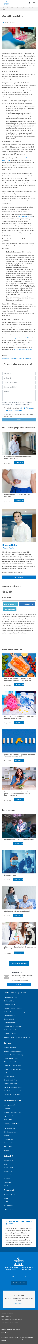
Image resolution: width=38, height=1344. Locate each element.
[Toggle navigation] (34, 3)
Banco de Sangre (9, 1076)
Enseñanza (7, 1164)
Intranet (6, 1198)
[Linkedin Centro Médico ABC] (13, 1276)
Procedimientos (8, 1143)
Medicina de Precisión (10, 1083)
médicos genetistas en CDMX (19, 338)
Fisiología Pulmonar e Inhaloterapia (14, 1055)
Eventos (6, 1135)
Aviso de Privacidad (26, 408)
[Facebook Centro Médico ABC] (16, 1276)
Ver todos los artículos (19, 963)
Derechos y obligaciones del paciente (10, 1329)
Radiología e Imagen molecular (13, 1091)
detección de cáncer (25, 216)
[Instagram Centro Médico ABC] (19, 1276)
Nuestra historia (8, 1175)
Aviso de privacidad (6, 1316)
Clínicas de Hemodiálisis (11, 1062)
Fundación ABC (8, 1209)
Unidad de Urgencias (10, 1033)
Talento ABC (7, 1186)
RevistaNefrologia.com (10, 358)
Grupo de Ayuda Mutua (10, 1080)
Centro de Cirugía (9, 1019)
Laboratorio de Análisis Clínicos (13, 1087)
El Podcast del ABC (9, 1128)
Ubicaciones (7, 1108)
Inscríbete (19, 984)
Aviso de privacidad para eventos (9, 1322)
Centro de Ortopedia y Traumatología (15, 1012)
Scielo (29, 358)
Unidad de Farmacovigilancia (12, 1112)
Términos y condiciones (7, 1313)
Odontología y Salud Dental (12, 1094)
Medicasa (7, 1073)
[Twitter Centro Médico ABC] (22, 1276)
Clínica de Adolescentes (11, 1058)
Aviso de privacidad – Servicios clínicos (11, 1319)
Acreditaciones (8, 1160)
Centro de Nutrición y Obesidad (13, 1008)
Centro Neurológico (10, 1023)
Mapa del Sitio (5, 1332)
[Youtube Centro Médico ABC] (25, 1276)
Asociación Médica (9, 1195)
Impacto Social (8, 1116)
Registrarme (18, 1303)
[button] (29, 3)
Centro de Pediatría (9, 1015)
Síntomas (6, 1150)
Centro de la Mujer (9, 1004)
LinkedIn (20, 577)
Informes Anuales (9, 1168)
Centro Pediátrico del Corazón (13, 1026)
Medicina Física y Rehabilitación (13, 1051)
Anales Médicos (8, 1205)
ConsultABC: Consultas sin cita (13, 1065)
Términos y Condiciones (14, 410)
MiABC (6, 1202)
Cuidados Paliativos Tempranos (13, 1069)
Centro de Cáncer (9, 1001)
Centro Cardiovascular (10, 997)
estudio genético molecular (23, 349)
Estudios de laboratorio (11, 1132)
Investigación (8, 1171)
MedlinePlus (23, 358)
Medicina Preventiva (10, 1047)
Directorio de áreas (19, 1283)
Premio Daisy (7, 1182)
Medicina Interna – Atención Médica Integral (17, 1037)
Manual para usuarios (10, 1105)
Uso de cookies (5, 1326)
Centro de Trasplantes (10, 1030)
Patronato (7, 1178)
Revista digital (8, 1146)
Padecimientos (8, 1139)
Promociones (8, 1119)
